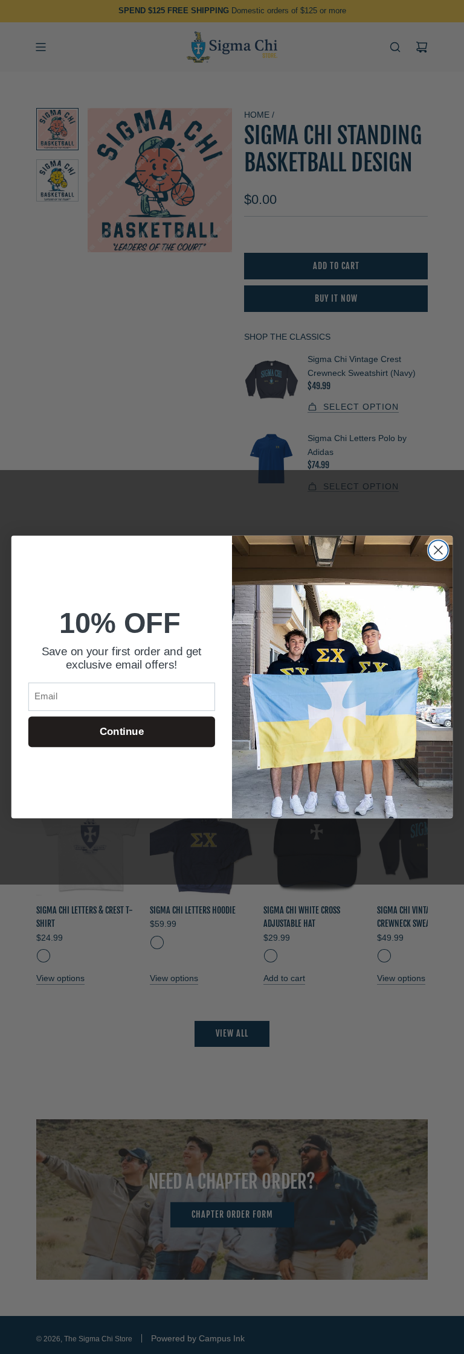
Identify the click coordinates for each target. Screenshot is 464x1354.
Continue (122, 731)
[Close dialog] (438, 550)
